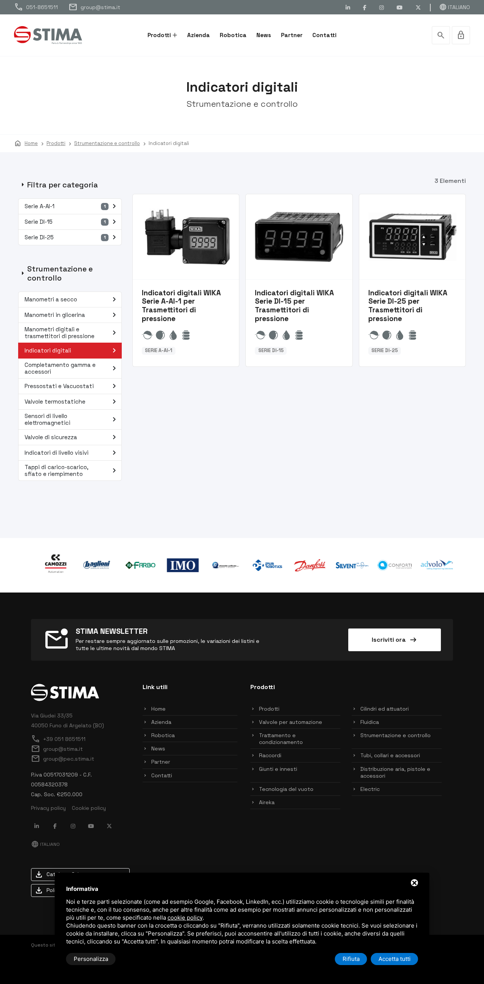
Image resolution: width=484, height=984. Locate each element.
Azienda (198, 35)
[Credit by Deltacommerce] (436, 958)
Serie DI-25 (72, 237)
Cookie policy (89, 808)
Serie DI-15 (72, 222)
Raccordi (270, 755)
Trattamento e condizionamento (281, 738)
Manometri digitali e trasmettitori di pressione (72, 333)
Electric (370, 789)
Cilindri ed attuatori (384, 708)
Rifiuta (351, 958)
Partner (291, 35)
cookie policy (185, 917)
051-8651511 (36, 7)
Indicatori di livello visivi (72, 453)
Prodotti (159, 35)
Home (158, 708)
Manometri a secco (72, 299)
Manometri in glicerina (72, 315)
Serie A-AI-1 (72, 206)
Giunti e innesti (278, 769)
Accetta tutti (395, 958)
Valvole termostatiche (72, 401)
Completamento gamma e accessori (72, 368)
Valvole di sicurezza (72, 437)
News (263, 35)
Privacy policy (48, 808)
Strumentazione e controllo (395, 735)
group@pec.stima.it (62, 759)
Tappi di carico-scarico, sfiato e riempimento (72, 470)
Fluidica (369, 722)
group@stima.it (94, 7)
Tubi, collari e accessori (390, 755)
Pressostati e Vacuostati (72, 386)
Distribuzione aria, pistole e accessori (395, 772)
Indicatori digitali (72, 350)
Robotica (233, 35)
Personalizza (91, 958)
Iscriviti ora (395, 640)
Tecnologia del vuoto (286, 789)
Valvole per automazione (290, 722)
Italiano (454, 7)
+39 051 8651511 (58, 739)
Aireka (267, 802)
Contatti (324, 35)
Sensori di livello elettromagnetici (72, 419)
